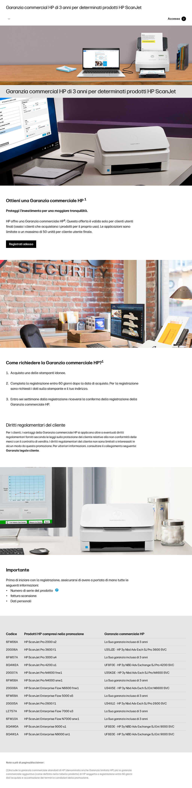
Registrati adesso (21, 244)
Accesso (174, 18)
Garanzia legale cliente (22, 450)
